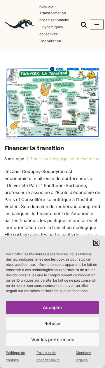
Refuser (52, 323)
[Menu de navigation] (97, 24)
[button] (96, 243)
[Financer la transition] (52, 102)
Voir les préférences (52, 339)
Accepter (52, 307)
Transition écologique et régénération (64, 158)
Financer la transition (34, 148)
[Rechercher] (83, 24)
